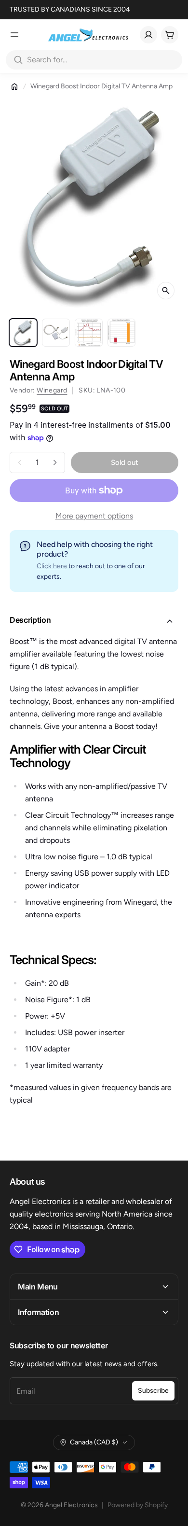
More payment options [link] (94, 515)
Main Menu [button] (38, 1286)
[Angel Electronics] (88, 35)
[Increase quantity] (55, 462)
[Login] (148, 34)
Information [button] (38, 1312)
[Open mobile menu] (14, 34)
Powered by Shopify (137, 1505)
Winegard (52, 390)
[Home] (14, 86)
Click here (52, 566)
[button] (94, 621)
